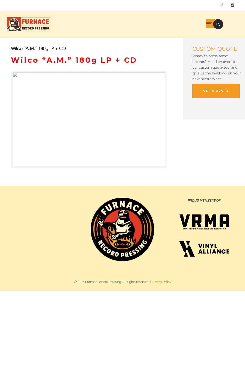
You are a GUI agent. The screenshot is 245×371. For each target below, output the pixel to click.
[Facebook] (222, 5)
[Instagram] (232, 5)
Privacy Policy (161, 282)
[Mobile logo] (122, 330)
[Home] (28, 24)
